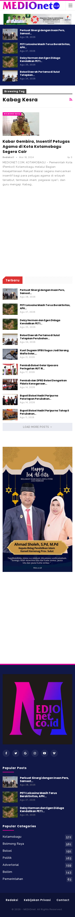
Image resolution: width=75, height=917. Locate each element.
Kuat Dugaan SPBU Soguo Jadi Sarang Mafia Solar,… (44, 352)
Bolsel (7, 850)
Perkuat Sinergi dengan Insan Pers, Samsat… (42, 32)
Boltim (7, 872)
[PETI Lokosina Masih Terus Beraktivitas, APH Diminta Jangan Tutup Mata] (10, 48)
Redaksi (12, 900)
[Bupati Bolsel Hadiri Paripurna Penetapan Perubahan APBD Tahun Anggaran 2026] (10, 399)
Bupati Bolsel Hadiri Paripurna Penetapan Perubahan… (39, 397)
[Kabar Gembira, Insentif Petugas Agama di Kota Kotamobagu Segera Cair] (21, 124)
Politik (7, 857)
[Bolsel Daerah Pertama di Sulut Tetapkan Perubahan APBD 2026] (10, 75)
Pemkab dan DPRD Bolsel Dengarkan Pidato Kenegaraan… (43, 382)
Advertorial (11, 864)
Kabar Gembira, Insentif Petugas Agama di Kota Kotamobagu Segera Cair (36, 146)
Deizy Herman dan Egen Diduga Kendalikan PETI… (40, 59)
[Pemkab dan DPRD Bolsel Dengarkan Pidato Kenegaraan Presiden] (10, 384)
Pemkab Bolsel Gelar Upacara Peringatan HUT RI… (39, 367)
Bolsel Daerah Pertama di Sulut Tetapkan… (40, 73)
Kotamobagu (12, 836)
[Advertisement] (37, 231)
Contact (63, 900)
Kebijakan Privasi (37, 900)
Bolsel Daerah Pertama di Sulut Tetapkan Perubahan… (40, 336)
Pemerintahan (13, 879)
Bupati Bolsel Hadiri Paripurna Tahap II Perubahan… (44, 412)
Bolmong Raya (12, 114)
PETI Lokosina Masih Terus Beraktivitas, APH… (45, 45)
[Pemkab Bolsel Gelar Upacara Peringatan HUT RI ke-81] (10, 369)
